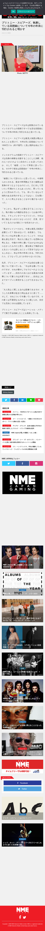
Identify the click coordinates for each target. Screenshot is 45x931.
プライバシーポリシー (26, 11)
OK (13, 11)
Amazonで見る (22, 326)
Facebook (23, 783)
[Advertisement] (22, 39)
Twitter (23, 788)
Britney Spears (8, 392)
